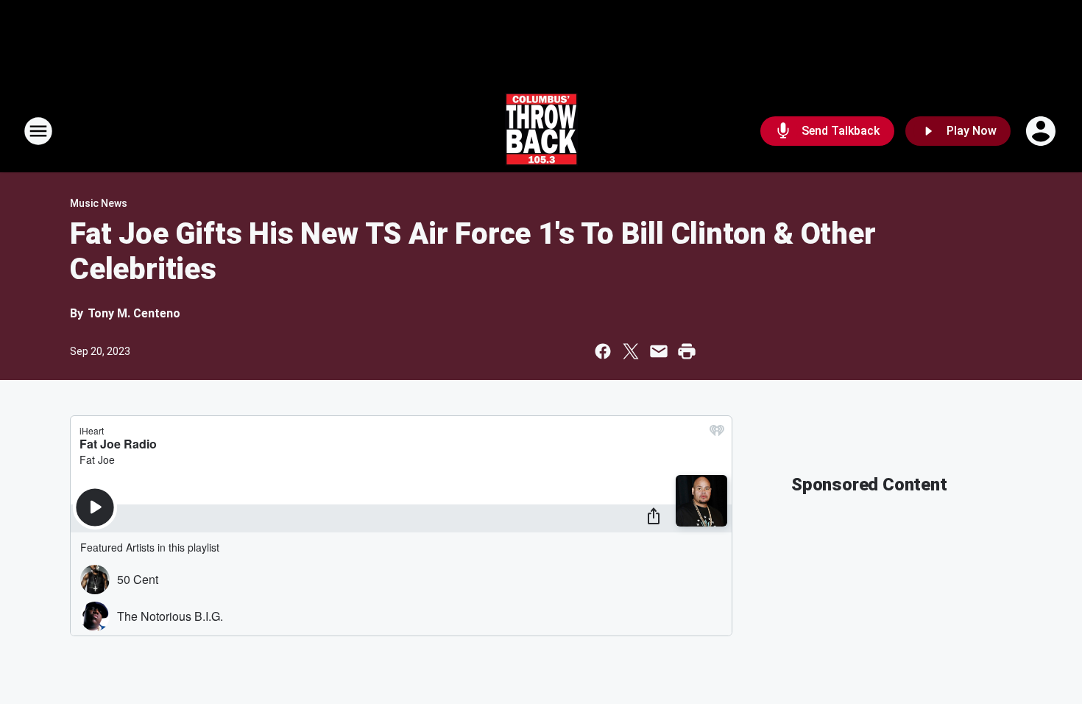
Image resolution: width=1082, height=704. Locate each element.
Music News (98, 203)
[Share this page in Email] (658, 351)
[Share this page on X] (630, 351)
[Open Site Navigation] (38, 131)
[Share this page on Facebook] (603, 351)
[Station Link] (541, 131)
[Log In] (1042, 131)
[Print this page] (686, 351)
